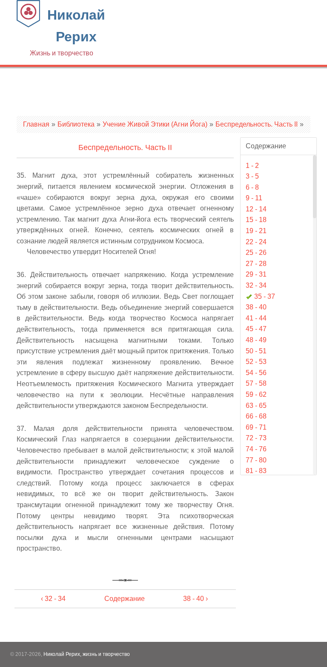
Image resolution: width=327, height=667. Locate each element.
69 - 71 (256, 427)
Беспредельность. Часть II (256, 124)
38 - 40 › (195, 598)
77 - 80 (256, 460)
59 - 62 (256, 394)
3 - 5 (252, 176)
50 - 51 (256, 351)
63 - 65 (256, 405)
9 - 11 (254, 198)
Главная (36, 124)
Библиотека (76, 124)
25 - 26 (256, 252)
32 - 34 (256, 285)
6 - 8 (252, 187)
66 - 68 (256, 416)
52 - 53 (256, 361)
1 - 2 (252, 165)
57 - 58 (256, 383)
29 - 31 (256, 274)
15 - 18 (256, 219)
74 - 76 (256, 449)
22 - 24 (256, 241)
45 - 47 (256, 328)
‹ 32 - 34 (53, 598)
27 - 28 (256, 263)
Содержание (124, 598)
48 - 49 (256, 340)
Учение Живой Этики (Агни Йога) (155, 124)
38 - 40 (256, 307)
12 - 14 (256, 209)
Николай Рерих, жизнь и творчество (86, 654)
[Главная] (28, 25)
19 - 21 (256, 230)
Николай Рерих (68, 32)
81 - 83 (256, 470)
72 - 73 (256, 438)
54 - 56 (256, 372)
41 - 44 (256, 318)
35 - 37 (264, 296)
